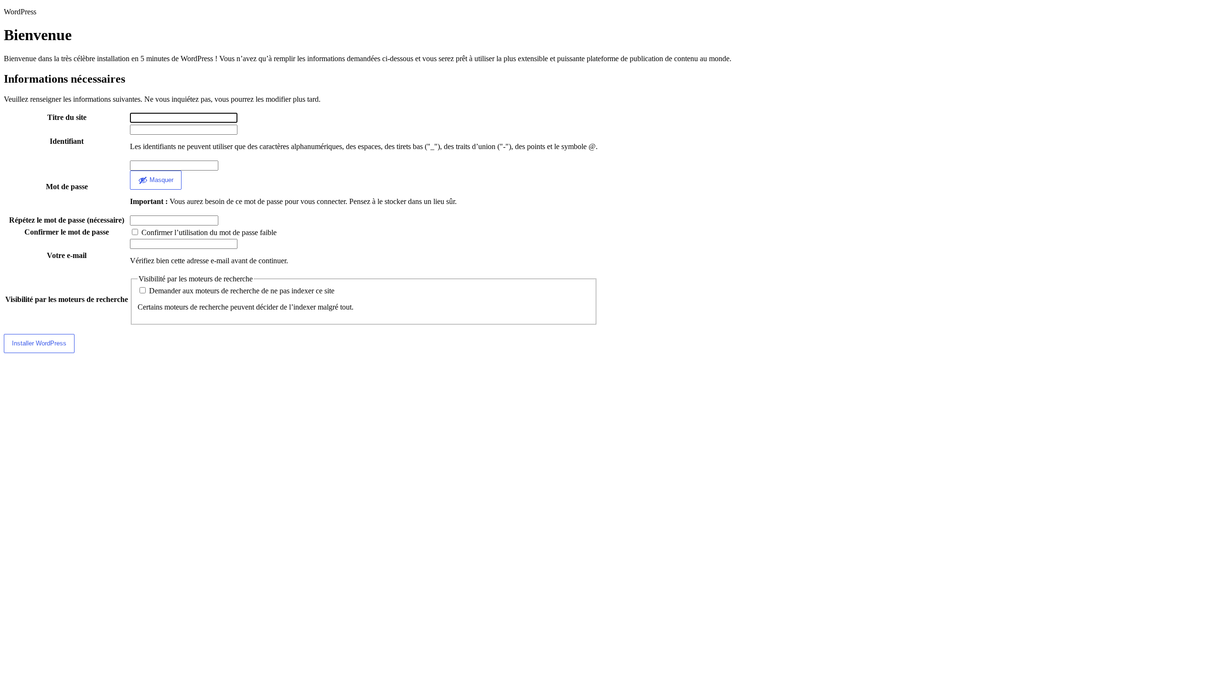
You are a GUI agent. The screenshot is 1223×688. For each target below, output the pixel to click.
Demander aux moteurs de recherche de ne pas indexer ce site (240, 291)
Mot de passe (67, 187)
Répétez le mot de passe (66, 220)
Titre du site (66, 117)
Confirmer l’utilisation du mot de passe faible (208, 232)
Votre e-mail (66, 255)
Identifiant (67, 141)
